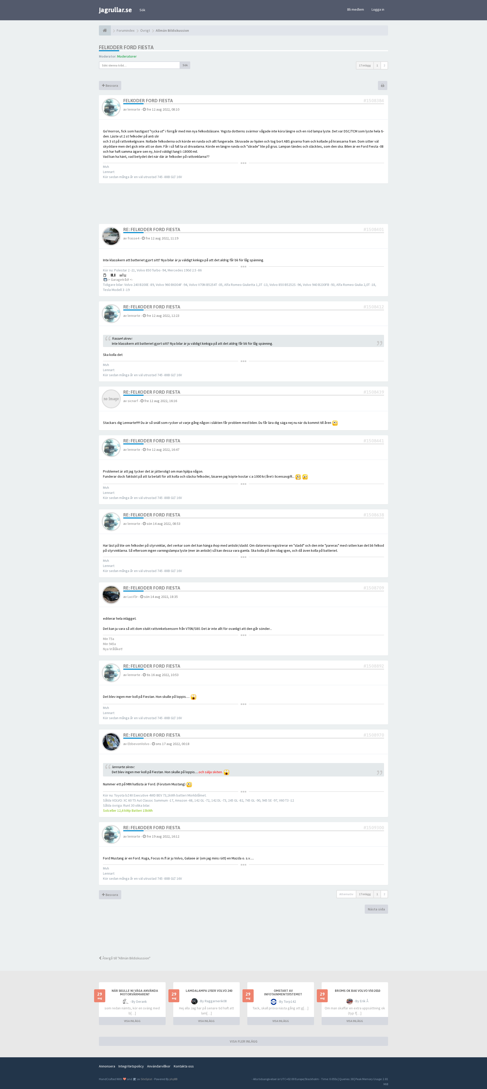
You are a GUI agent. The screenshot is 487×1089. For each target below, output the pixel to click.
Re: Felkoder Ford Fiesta (151, 229)
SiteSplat (146, 1079)
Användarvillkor (158, 1066)
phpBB (173, 1079)
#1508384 (373, 100)
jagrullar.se (115, 10)
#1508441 (373, 440)
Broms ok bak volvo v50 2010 (357, 991)
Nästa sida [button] (376, 909)
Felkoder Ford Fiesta (126, 47)
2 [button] (384, 65)
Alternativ (346, 894)
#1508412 (373, 306)
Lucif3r (133, 596)
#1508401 (373, 229)
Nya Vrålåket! (113, 649)
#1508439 (373, 392)
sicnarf (133, 401)
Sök (142, 10)
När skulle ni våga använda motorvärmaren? (135, 992)
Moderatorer (127, 56)
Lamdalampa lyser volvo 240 (209, 991)
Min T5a (108, 638)
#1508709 (373, 588)
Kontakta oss (184, 1066)
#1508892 (373, 666)
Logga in (378, 9)
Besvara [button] (111, 85)
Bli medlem (355, 9)
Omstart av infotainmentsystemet (283, 992)
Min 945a (109, 644)
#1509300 (373, 827)
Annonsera (107, 1066)
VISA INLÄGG (132, 1021)
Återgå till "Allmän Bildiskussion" (125, 958)
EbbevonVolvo (138, 743)
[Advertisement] (247, 934)
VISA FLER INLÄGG (243, 1041)
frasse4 (133, 238)
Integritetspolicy (131, 1066)
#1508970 (373, 735)
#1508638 (373, 514)
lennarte (134, 109)
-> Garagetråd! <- (120, 279)
